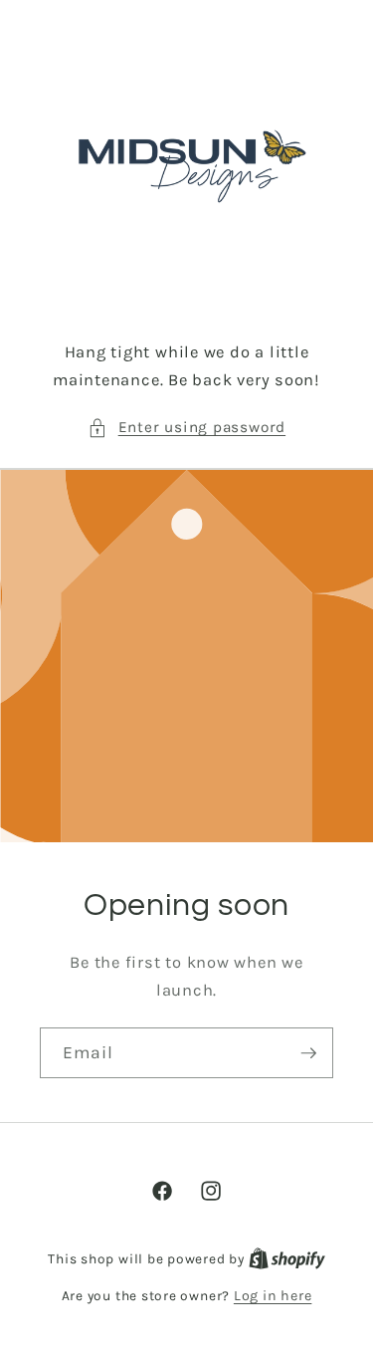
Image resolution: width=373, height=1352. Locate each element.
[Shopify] (287, 1258)
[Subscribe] (308, 1052)
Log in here (272, 1295)
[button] (186, 427)
